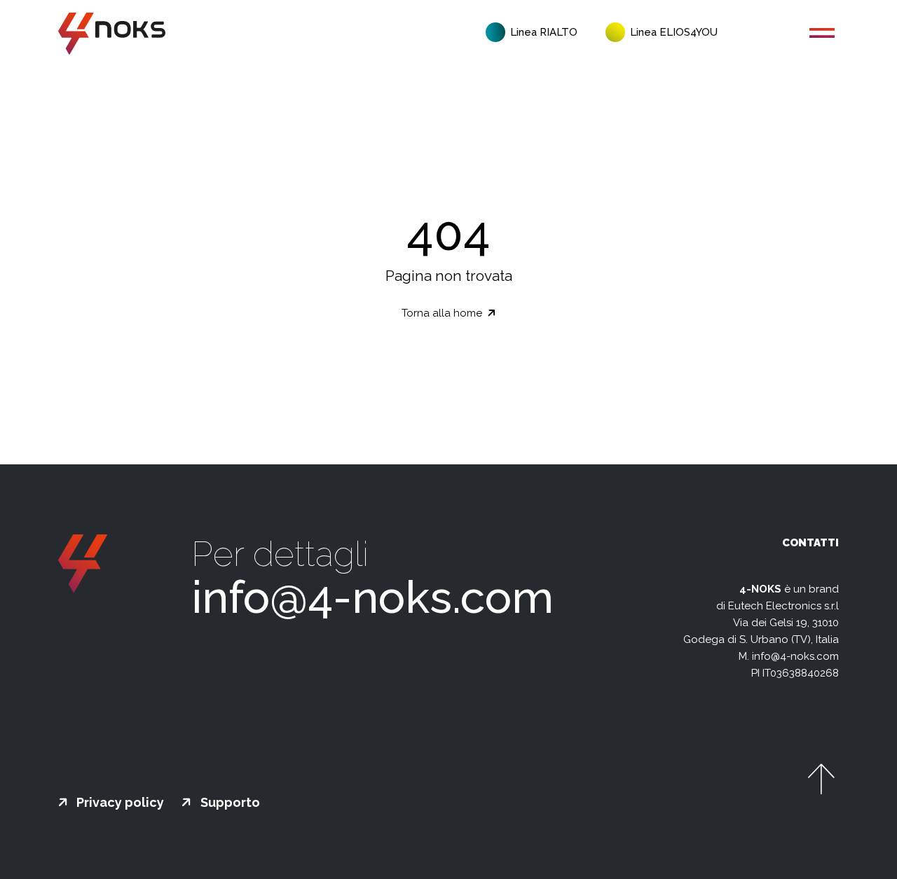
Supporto (229, 803)
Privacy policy (119, 803)
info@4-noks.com (372, 597)
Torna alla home (443, 313)
